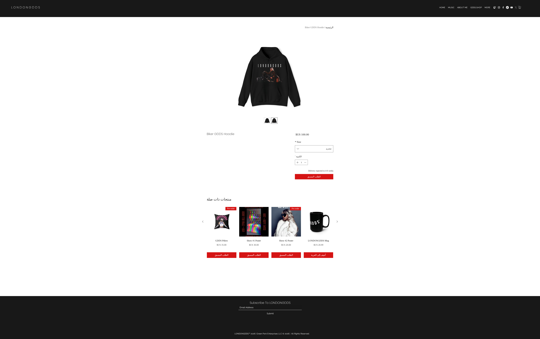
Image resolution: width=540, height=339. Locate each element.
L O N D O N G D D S (25, 7)
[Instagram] (499, 7)
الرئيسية (329, 27)
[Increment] (297, 162)
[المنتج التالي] (202, 221)
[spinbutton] (301, 162)
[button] (519, 7)
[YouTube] (511, 7)
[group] (270, 232)
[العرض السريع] (318, 222)
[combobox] (314, 148)
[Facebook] (503, 7)
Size (298, 141)
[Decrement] (305, 162)
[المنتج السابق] (337, 221)
